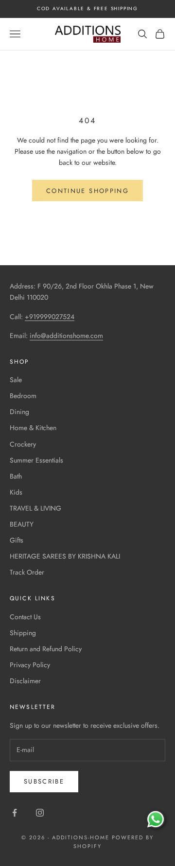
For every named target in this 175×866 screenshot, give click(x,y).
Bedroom (23, 396)
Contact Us (25, 617)
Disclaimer (25, 681)
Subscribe (44, 781)
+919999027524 (49, 316)
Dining (19, 412)
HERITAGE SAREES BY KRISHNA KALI (65, 556)
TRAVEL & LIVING (35, 508)
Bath (16, 476)
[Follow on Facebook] (14, 813)
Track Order (27, 572)
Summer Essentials (36, 460)
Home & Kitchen (33, 428)
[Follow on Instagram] (40, 813)
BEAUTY (22, 524)
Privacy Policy (30, 665)
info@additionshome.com (66, 335)
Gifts (16, 540)
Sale (16, 380)
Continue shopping (87, 190)
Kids (16, 492)
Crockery (23, 444)
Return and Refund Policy (46, 649)
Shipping (23, 633)
